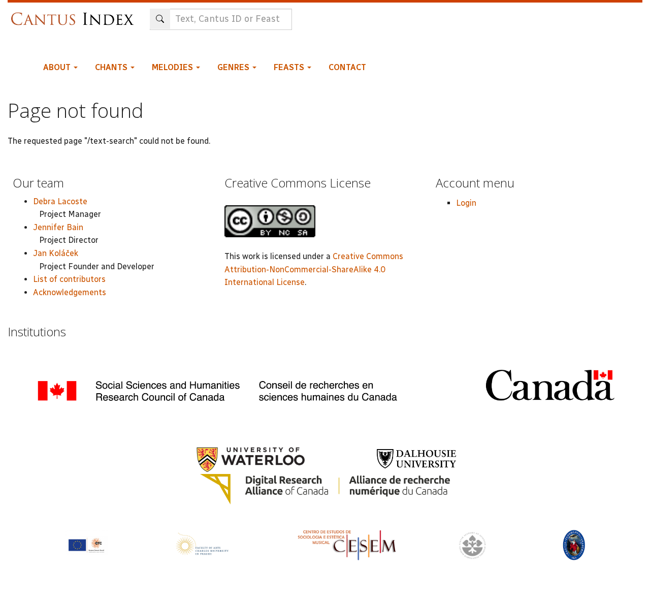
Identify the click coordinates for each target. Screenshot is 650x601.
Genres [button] (234, 67)
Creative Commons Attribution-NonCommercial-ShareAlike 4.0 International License (313, 269)
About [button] (58, 67)
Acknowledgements (69, 292)
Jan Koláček (55, 253)
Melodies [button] (173, 67)
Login (466, 203)
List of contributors (69, 279)
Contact (347, 67)
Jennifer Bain (58, 227)
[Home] (75, 14)
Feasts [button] (290, 67)
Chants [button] (112, 67)
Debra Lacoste (60, 201)
